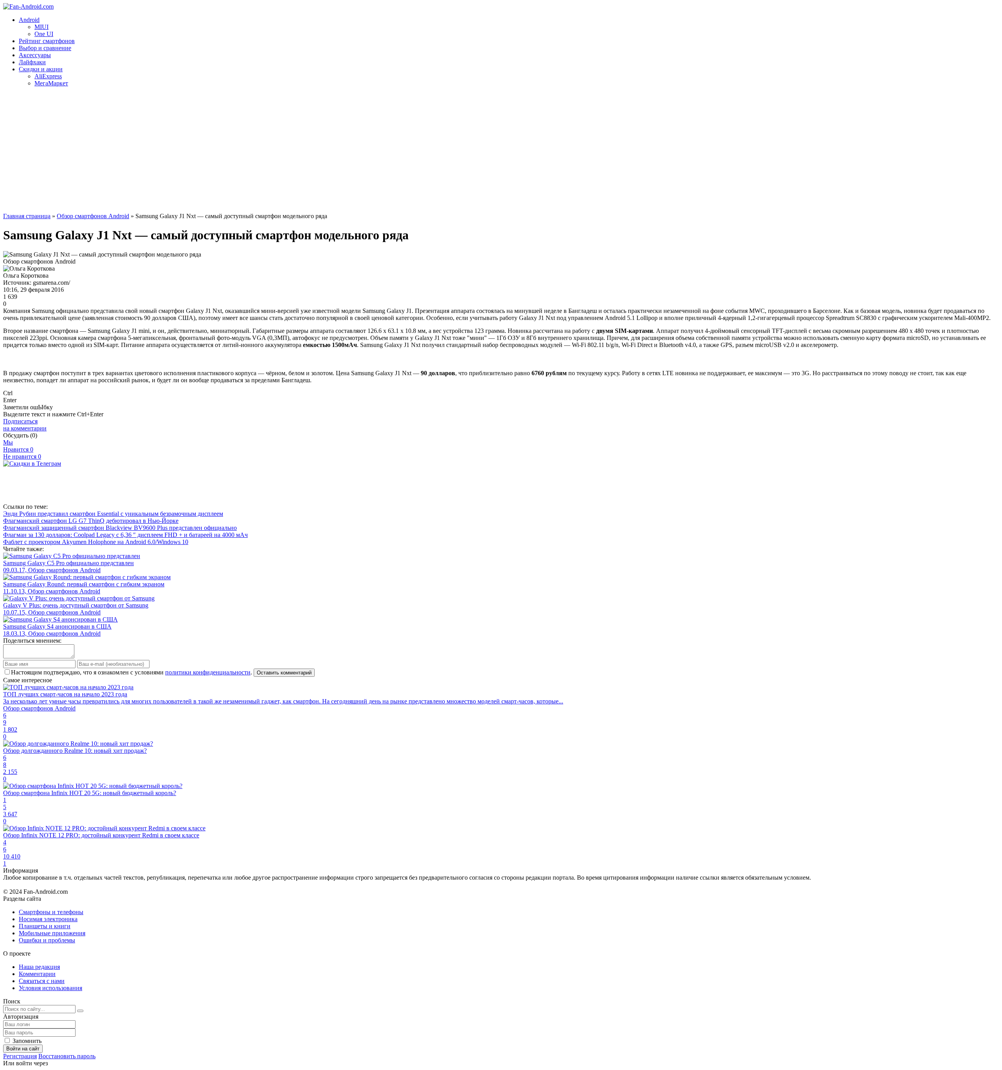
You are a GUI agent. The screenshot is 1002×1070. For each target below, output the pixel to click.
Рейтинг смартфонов (47, 41)
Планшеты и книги (44, 926)
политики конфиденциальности (207, 672)
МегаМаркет (51, 83)
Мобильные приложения (52, 933)
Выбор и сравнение (45, 48)
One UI (43, 34)
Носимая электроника (48, 919)
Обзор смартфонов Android (93, 216)
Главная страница (26, 216)
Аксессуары (35, 55)
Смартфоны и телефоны (51, 912)
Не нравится (22, 456)
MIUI (41, 26)
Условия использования (50, 988)
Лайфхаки (32, 62)
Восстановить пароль (67, 1056)
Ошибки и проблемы (47, 940)
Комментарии (37, 974)
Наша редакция (39, 966)
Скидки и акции (41, 69)
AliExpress (48, 76)
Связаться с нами (42, 981)
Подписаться (25, 425)
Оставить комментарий (284, 673)
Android (29, 19)
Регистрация (20, 1056)
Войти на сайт (23, 1049)
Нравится (18, 449)
